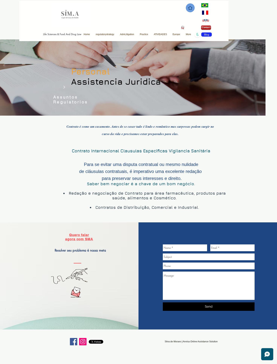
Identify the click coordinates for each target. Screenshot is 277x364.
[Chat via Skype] (75, 308)
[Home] (190, 7)
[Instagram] (82, 341)
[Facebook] (73, 341)
